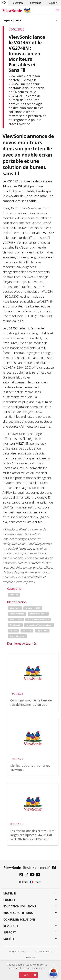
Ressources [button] (11, 926)
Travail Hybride (17, 636)
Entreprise (35, 2)
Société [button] (8, 939)
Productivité (16, 619)
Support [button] (9, 932)
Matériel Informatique (38, 619)
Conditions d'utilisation (43, 951)
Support (53, 2)
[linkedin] (39, 875)
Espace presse (12, 20)
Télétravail (15, 625)
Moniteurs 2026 (33, 608)
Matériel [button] (9, 893)
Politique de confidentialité (19, 951)
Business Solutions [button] (18, 913)
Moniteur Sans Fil (38, 614)
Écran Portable (17, 614)
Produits (14, 594)
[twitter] (22, 875)
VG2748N (27, 630)
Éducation (17, 2)
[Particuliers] (4, 3)
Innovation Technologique (39, 625)
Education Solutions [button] (19, 906)
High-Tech (42, 630)
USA (26, 974)
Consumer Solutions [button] (19, 919)
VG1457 (13, 630)
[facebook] (54, 868)
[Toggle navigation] (57, 10)
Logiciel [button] (9, 900)
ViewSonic (14, 608)
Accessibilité (30, 957)
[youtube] (33, 875)
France (37, 881)
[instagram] (27, 875)
